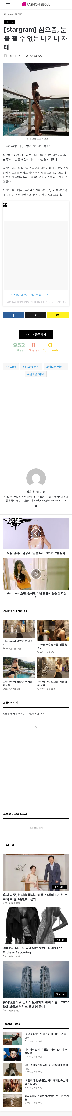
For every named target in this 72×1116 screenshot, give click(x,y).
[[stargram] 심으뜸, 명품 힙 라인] (53, 630)
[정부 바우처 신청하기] (58, 315)
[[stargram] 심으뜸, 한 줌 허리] (19, 629)
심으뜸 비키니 (57, 366)
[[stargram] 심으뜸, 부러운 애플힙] (19, 667)
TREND (18, 14)
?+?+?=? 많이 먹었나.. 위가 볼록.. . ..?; (26, 294)
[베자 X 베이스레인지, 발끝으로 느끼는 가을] (12, 1100)
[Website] (36, 506)
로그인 (28, 713)
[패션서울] (36, 4)
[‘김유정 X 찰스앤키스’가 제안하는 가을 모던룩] (12, 1038)
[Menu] (8, 6)
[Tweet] (36, 315)
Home (9, 14)
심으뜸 (12, 366)
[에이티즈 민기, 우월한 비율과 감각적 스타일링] (12, 1054)
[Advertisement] (36, 424)
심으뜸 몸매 (32, 366)
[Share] (13, 315)
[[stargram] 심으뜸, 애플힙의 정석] (53, 667)
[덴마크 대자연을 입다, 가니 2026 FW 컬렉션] (12, 1069)
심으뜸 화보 (36, 374)
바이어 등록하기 (36, 334)
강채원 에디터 (14, 56)
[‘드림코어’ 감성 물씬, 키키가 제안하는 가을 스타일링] (12, 1085)
